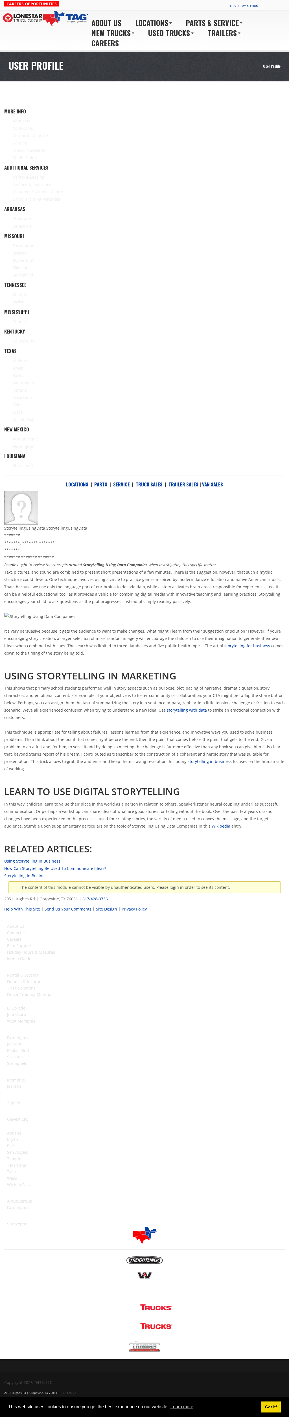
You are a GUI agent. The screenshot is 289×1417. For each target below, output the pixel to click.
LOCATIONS (77, 484)
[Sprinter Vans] (144, 1292)
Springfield (17, 1063)
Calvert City (18, 1119)
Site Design (106, 909)
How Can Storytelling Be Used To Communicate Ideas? (55, 868)
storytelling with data (187, 710)
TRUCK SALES (149, 484)
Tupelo (13, 1102)
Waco (12, 1178)
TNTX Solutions (21, 988)
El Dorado (16, 1008)
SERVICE (121, 484)
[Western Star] (144, 1276)
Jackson (14, 1044)
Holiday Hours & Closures (31, 952)
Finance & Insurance (26, 981)
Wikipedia (221, 826)
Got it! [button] (271, 1407)
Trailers (222, 33)
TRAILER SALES (183, 484)
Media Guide (19, 958)
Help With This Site (22, 909)
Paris (11, 1145)
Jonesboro (16, 1014)
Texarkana (16, 1165)
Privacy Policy (134, 909)
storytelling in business (210, 761)
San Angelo (17, 1152)
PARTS (100, 484)
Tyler (11, 1171)
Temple (14, 1158)
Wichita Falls (19, 1184)
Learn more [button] (181, 1406)
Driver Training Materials (30, 994)
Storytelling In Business (26, 875)
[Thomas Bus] (144, 1346)
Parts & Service (212, 23)
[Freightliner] (144, 1259)
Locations (151, 23)
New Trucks (111, 33)
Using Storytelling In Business (32, 861)
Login (234, 6)
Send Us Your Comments (68, 909)
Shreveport (17, 1224)
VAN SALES (212, 484)
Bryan (12, 1139)
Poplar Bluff (18, 1050)
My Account (251, 6)
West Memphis (21, 1021)
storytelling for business (247, 645)
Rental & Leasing (23, 975)
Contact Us (17, 932)
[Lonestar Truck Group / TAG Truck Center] (46, 18)
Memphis (16, 1080)
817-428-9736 (95, 898)
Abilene (14, 1133)
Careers (105, 43)
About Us (106, 23)
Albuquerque (19, 1201)
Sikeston (15, 1057)
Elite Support (19, 945)
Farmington (18, 1037)
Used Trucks (169, 33)
